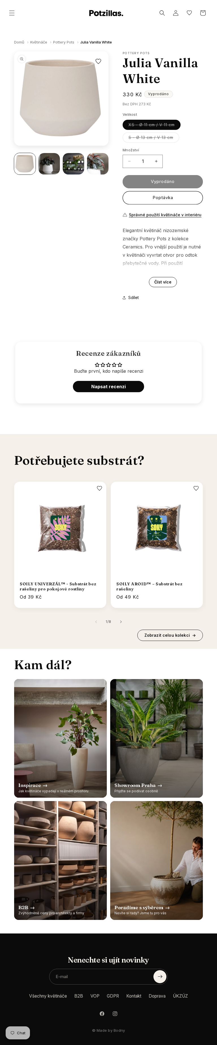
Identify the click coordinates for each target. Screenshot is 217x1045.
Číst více (163, 282)
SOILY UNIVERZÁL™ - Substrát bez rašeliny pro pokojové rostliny (58, 586)
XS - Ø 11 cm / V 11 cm (155, 126)
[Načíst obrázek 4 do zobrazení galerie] (97, 163)
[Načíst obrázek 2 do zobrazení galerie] (49, 163)
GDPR (113, 996)
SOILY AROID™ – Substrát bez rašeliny (149, 586)
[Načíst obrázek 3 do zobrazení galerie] (73, 163)
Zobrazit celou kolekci (170, 635)
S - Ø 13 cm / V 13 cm (154, 139)
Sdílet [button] (133, 297)
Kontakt (133, 996)
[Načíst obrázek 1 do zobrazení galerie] (25, 163)
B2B (78, 996)
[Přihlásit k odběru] (159, 976)
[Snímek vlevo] (96, 622)
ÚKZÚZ (180, 996)
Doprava (157, 996)
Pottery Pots (63, 42)
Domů (19, 42)
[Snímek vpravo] (121, 622)
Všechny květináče (48, 996)
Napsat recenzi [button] (108, 386)
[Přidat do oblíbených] (98, 61)
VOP (94, 996)
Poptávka (163, 197)
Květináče (38, 42)
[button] (12, 13)
